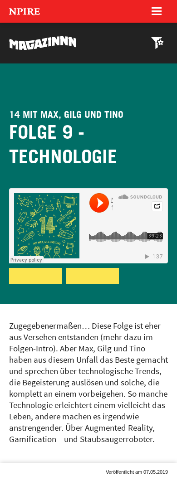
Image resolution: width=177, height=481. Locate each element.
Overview (24, 480)
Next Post (37, 480)
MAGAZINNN (43, 43)
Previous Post (10, 480)
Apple (77, 283)
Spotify (24, 283)
